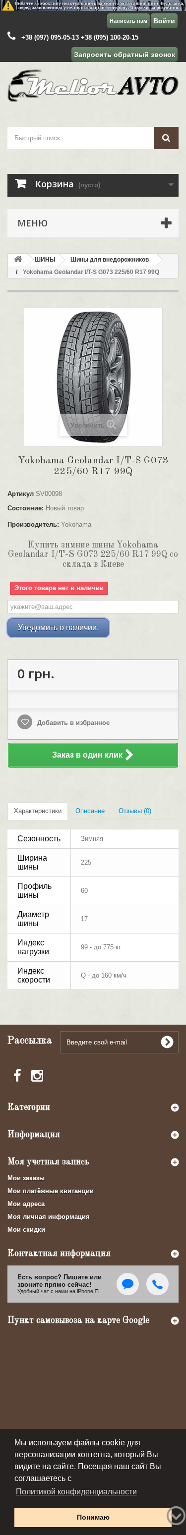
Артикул (20, 493)
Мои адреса (26, 1203)
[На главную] (17, 260)
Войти (164, 21)
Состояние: (25, 508)
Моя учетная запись (48, 1161)
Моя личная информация (48, 1216)
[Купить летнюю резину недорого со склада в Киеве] (93, 5)
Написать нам (128, 21)
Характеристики (38, 811)
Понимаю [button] (93, 1517)
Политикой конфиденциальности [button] (76, 1491)
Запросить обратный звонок (124, 54)
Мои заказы (26, 1178)
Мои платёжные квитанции (50, 1191)
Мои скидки (26, 1229)
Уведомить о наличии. (58, 627)
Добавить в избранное (72, 722)
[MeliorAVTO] (93, 85)
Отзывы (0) (135, 811)
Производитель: (33, 524)
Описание (90, 811)
